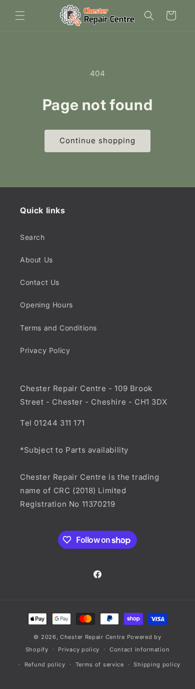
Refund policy (45, 664)
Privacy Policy (45, 350)
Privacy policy (79, 649)
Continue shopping (98, 140)
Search (32, 237)
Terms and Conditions (58, 327)
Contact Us (40, 282)
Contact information (140, 649)
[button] (20, 16)
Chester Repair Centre (92, 636)
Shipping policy (157, 664)
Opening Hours (46, 304)
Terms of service (100, 664)
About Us (36, 259)
